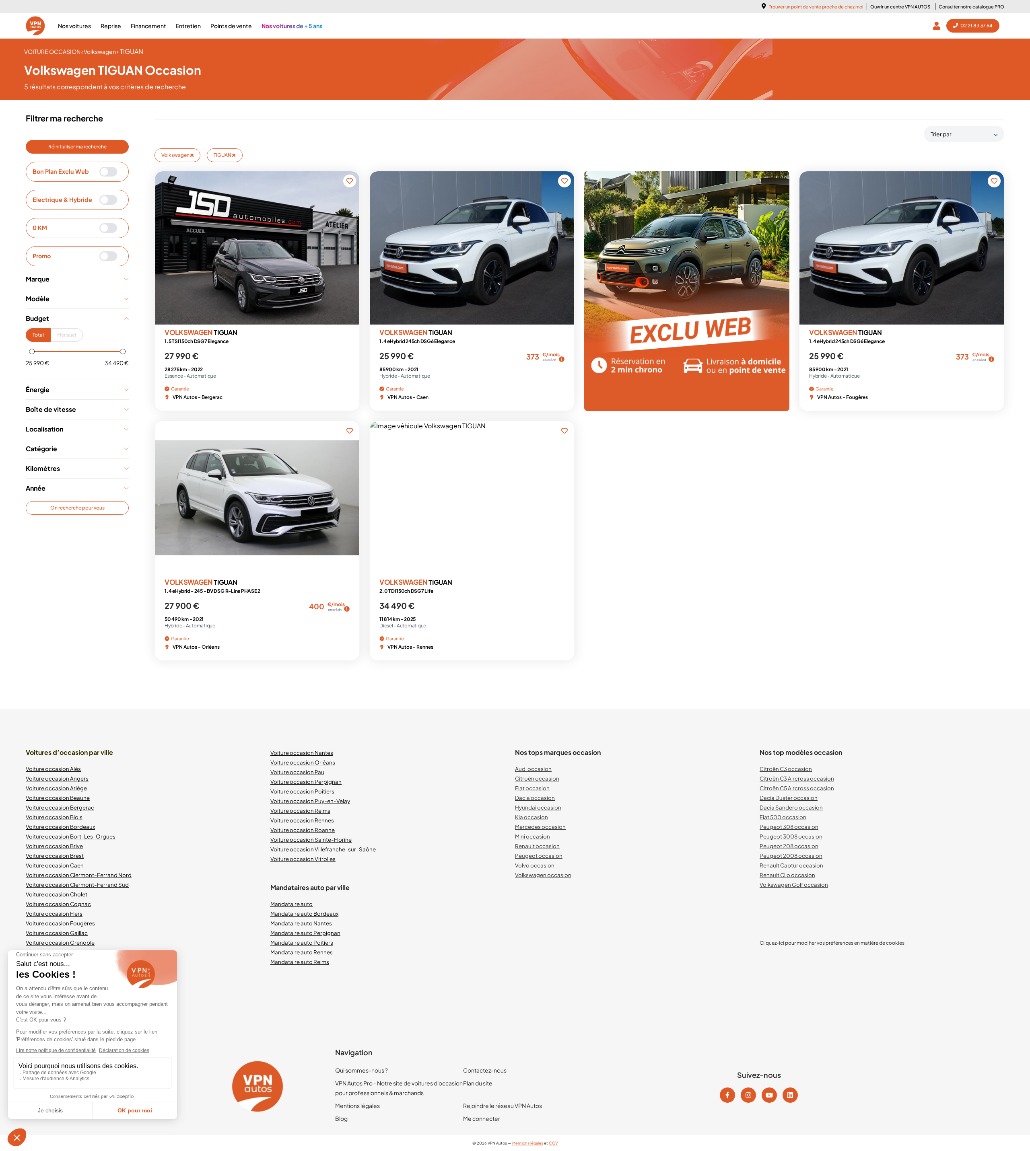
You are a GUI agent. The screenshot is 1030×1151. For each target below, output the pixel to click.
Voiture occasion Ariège (56, 788)
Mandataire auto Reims (299, 961)
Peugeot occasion (538, 855)
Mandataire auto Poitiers (301, 942)
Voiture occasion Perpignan (306, 781)
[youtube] (769, 1095)
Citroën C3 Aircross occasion (797, 778)
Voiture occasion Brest (55, 855)
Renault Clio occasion (787, 874)
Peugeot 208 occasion (789, 846)
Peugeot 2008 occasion (791, 855)
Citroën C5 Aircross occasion (797, 788)
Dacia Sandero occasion (791, 807)
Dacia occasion (535, 797)
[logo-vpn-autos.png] (35, 25)
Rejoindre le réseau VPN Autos (502, 1105)
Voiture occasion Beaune (58, 797)
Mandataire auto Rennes (301, 952)
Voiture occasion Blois (54, 817)
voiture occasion (52, 51)
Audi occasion (533, 768)
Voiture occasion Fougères (60, 923)
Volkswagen (175, 155)
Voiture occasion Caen (55, 865)
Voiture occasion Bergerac (60, 807)
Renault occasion (537, 846)
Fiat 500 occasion (783, 817)
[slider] (32, 351)
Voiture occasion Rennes (302, 820)
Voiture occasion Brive (54, 846)
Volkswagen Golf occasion (794, 884)
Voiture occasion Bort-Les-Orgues (70, 836)
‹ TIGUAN (130, 51)
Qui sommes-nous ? (361, 1070)
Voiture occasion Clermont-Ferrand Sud (77, 884)
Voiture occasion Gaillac (57, 932)
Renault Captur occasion (791, 865)
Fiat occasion (532, 788)
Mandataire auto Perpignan (305, 932)
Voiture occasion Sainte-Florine (311, 839)
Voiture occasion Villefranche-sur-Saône (323, 849)
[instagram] (748, 1095)
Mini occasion (532, 836)
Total (38, 335)
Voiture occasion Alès (53, 768)
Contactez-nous (485, 1070)
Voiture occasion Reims (300, 810)
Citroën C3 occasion (786, 768)
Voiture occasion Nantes (301, 752)
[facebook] (727, 1095)
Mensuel (66, 335)
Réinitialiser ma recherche (77, 147)
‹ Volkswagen (99, 51)
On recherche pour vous (77, 508)
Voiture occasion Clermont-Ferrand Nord (79, 874)
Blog (341, 1118)
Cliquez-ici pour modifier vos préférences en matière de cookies (832, 943)
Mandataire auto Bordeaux (304, 913)
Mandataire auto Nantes (301, 923)
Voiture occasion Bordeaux (60, 826)
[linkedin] (790, 1095)
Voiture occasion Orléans (302, 762)
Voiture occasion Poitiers (302, 791)
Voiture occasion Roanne (302, 829)
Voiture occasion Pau (297, 772)
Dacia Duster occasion (789, 797)
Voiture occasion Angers (57, 778)
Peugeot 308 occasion (789, 826)
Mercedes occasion (540, 826)
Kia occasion (531, 817)
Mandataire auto (291, 903)
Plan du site (477, 1083)
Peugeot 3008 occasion (791, 836)
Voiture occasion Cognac (58, 903)
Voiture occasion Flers (54, 913)
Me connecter (481, 1118)
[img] (561, 359)
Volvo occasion (534, 865)
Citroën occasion (537, 778)
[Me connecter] (938, 25)
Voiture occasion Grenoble (60, 942)
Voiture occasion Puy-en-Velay (310, 800)
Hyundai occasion (538, 807)
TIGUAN (223, 155)
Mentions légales (357, 1105)
